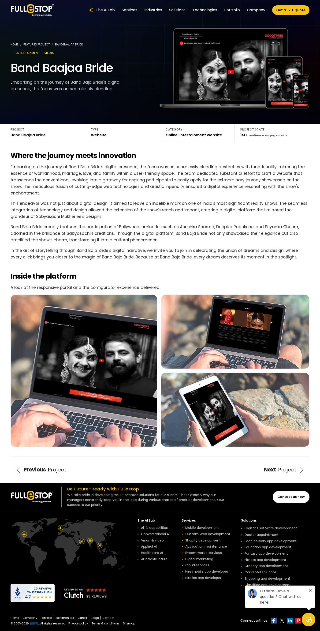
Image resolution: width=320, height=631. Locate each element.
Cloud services (197, 565)
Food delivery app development (271, 541)
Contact (108, 618)
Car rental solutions (260, 572)
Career (82, 618)
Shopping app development (267, 578)
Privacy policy (78, 623)
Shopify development (203, 540)
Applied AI (149, 546)
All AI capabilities (154, 527)
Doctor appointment (262, 534)
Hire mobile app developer (206, 571)
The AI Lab (105, 10)
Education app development (268, 547)
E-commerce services (203, 552)
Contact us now (291, 496)
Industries (153, 10)
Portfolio (232, 10)
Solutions (177, 10)
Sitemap (129, 623)
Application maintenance (206, 546)
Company (256, 10)
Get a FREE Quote (290, 10)
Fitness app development (265, 559)
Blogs (95, 618)
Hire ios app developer (203, 577)
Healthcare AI (152, 552)
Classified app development (268, 584)
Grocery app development (266, 566)
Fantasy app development (266, 553)
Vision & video (152, 540)
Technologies (205, 10)
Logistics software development (271, 528)
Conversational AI (155, 534)
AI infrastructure (154, 559)
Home (14, 44)
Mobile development (202, 527)
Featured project (36, 44)
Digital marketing (199, 559)
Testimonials (65, 618)
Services (129, 10)
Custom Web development (207, 534)
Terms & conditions (105, 623)
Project (45, 469)
